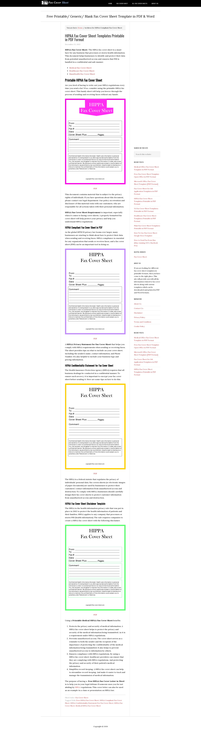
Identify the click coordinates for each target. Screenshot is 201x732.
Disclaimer (138, 313)
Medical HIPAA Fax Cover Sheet (88, 706)
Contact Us (138, 308)
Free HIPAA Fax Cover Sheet (87, 700)
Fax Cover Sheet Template (57, 3)
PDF (95, 188)
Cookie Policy (139, 326)
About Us (137, 304)
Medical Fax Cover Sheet (80, 68)
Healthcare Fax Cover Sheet (81, 71)
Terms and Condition (142, 322)
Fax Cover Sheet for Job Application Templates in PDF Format (146, 191)
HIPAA (78, 687)
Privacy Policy (139, 317)
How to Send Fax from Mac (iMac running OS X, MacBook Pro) (146, 243)
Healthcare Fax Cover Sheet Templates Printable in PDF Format (145, 218)
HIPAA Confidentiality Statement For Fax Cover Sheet (91, 703)
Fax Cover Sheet (81, 698)
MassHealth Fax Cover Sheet (82, 74)
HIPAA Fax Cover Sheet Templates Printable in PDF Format (94, 37)
